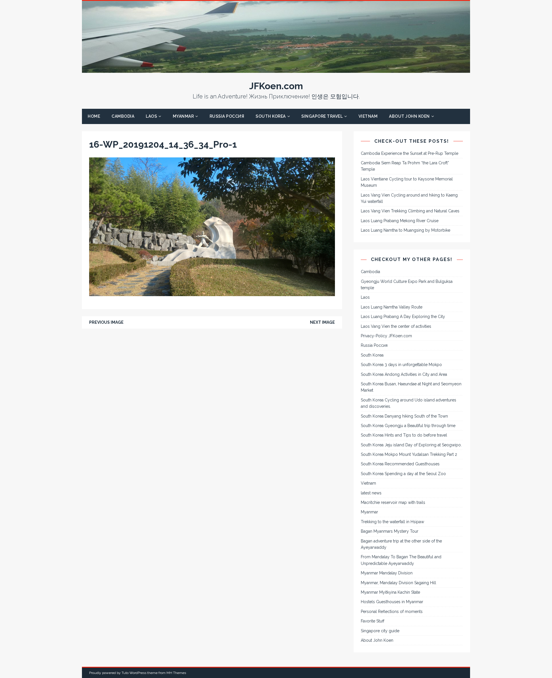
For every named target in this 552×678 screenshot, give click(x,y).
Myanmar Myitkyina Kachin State (390, 592)
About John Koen (409, 116)
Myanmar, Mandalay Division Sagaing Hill (398, 582)
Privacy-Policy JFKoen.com (386, 336)
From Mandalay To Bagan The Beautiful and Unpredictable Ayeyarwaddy (401, 560)
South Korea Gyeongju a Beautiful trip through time (408, 425)
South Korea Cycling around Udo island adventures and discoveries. (408, 403)
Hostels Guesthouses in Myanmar (392, 601)
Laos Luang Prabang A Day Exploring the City (403, 316)
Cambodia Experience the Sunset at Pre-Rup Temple (409, 153)
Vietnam (368, 116)
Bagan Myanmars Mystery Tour (389, 531)
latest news (371, 493)
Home (94, 116)
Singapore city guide (380, 631)
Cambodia (123, 116)
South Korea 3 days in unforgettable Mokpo (401, 364)
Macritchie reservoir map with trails (393, 502)
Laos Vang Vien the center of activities (396, 326)
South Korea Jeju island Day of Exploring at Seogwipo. (411, 445)
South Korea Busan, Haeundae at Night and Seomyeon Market (411, 387)
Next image (322, 322)
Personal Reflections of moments (392, 611)
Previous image (106, 322)
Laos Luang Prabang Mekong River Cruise (399, 220)
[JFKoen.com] (276, 69)
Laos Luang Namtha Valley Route (391, 307)
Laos (151, 116)
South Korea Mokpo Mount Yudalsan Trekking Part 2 (409, 454)
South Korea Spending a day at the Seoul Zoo (403, 473)
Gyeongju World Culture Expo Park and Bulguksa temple (407, 284)
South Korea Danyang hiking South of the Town (404, 416)
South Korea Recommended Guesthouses (400, 464)
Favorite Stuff (372, 621)
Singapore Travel (322, 116)
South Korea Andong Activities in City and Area (404, 374)
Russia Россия (227, 116)
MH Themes (176, 673)
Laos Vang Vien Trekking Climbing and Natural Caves (410, 211)
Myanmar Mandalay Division (387, 573)
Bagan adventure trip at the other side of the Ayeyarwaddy (401, 544)
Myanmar (183, 116)
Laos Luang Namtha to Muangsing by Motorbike (405, 230)
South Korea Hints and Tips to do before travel (404, 435)
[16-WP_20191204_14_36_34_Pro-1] (212, 293)
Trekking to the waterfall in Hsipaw (392, 521)
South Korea (271, 116)
